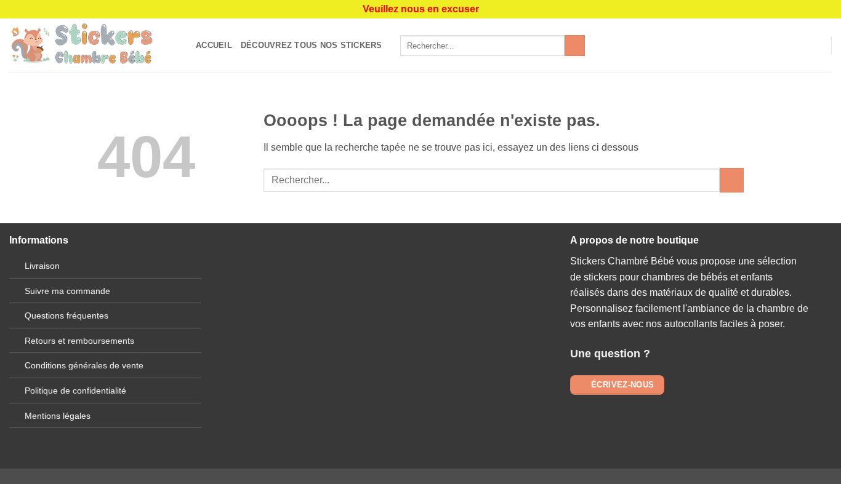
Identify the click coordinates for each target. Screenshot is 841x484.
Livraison (42, 266)
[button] (816, 45)
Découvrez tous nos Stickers (311, 45)
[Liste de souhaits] (796, 45)
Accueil (214, 45)
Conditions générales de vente (84, 365)
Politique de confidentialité (75, 390)
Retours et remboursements (79, 341)
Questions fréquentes (66, 315)
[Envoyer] (575, 45)
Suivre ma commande (67, 291)
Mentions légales (58, 416)
